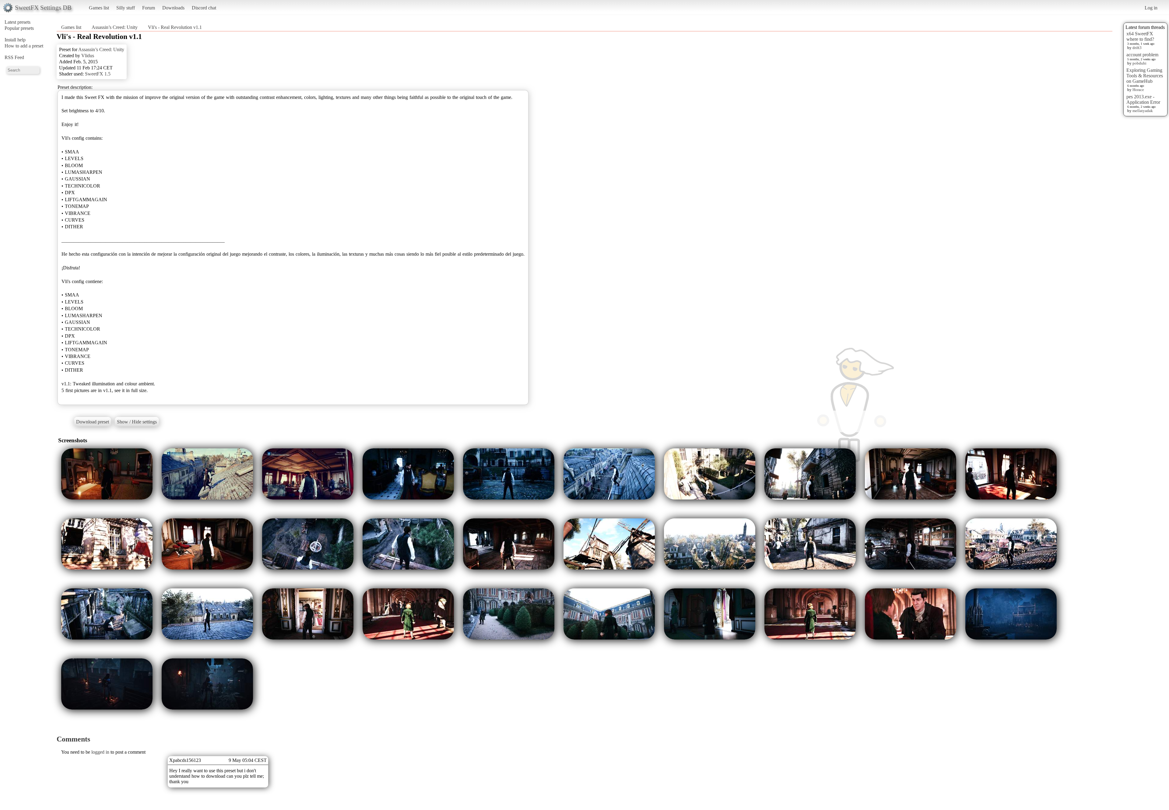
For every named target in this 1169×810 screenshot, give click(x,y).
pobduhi (1139, 63)
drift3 (1137, 47)
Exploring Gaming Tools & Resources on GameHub (1144, 76)
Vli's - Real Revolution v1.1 (175, 27)
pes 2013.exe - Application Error (1143, 99)
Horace (1138, 89)
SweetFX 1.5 (98, 73)
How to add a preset (24, 45)
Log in (1151, 7)
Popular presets (19, 28)
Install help (15, 39)
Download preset (92, 421)
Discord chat (204, 7)
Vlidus (87, 55)
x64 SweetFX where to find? (1140, 36)
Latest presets (17, 22)
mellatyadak (1142, 110)
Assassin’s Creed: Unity (115, 27)
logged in (100, 752)
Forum (148, 7)
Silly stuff (125, 7)
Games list (99, 7)
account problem (1142, 54)
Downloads (173, 7)
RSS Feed (14, 57)
